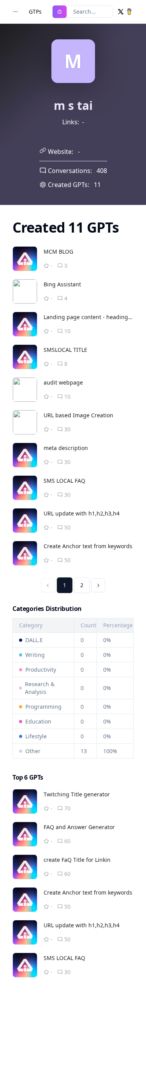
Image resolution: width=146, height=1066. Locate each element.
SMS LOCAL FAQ (64, 480)
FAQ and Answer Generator (79, 827)
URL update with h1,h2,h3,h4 (82, 513)
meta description (66, 448)
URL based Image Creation (78, 415)
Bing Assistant (62, 284)
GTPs (35, 11)
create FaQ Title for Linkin (77, 859)
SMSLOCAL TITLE (65, 349)
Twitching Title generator (77, 794)
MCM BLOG (58, 251)
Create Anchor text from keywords (88, 546)
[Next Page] (98, 585)
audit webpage (63, 382)
